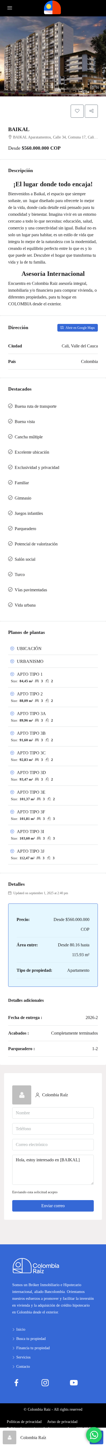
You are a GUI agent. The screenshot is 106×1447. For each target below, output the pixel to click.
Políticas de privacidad (24, 1422)
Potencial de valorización (36, 544)
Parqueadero (25, 528)
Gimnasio (23, 498)
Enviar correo (53, 1205)
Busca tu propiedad (31, 1339)
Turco (20, 574)
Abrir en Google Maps (80, 328)
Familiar (22, 482)
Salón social (25, 559)
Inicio (20, 1329)
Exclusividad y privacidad (37, 467)
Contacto (23, 1367)
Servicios (23, 1357)
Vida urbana (25, 605)
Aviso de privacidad (62, 1422)
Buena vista (25, 421)
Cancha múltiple (29, 437)
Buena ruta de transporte (36, 406)
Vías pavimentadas (31, 589)
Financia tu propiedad (33, 1348)
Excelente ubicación (32, 452)
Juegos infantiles (29, 513)
